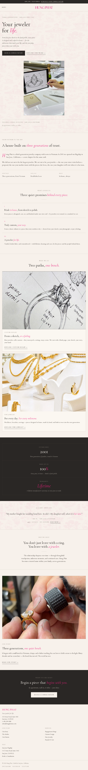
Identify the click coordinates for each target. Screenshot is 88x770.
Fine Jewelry (49, 737)
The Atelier (5, 734)
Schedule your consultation (52, 1)
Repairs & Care (49, 740)
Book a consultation (14, 53)
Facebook (16, 766)
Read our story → (10, 662)
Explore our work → (36, 53)
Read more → (55, 522)
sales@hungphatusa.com (9, 724)
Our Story (5, 732)
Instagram (6, 766)
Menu (4, 7)
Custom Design (49, 734)
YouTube (25, 766)
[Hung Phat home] (44, 7)
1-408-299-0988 (6, 721)
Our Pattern (5, 737)
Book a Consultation (8, 756)
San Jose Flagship (7, 748)
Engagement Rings (50, 732)
